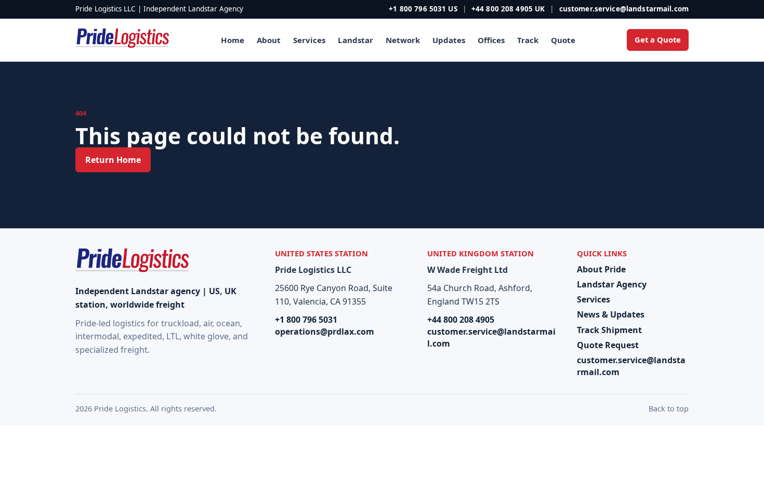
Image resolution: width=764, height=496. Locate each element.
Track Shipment (609, 330)
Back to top (669, 409)
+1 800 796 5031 (306, 319)
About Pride (601, 269)
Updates (448, 40)
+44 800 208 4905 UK (508, 8)
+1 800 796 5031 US (423, 8)
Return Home (113, 160)
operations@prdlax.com (324, 331)
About (269, 40)
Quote (563, 40)
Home (232, 40)
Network (403, 40)
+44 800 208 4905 (460, 319)
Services (309, 40)
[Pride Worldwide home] (122, 40)
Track (527, 40)
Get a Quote (658, 39)
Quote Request (608, 345)
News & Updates (610, 314)
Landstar (355, 40)
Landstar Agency (612, 284)
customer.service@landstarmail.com (624, 8)
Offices (491, 40)
